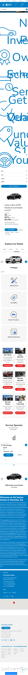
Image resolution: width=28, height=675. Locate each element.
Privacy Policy (5, 669)
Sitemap (11, 669)
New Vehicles (4, 649)
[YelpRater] (14, 640)
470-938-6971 (11, 584)
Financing (17, 646)
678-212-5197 (10, 581)
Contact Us (14, 592)
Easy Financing (20, 413)
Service (10, 646)
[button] (14, 603)
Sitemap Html (15, 669)
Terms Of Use (8, 669)
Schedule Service (7, 413)
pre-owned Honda (10, 533)
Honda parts (14, 553)
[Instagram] (7, 596)
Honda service (21, 544)
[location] (25, 1)
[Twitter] (10, 596)
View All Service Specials (13, 427)
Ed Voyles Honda (2, 669)
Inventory (4, 646)
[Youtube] (12, 596)
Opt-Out (26, 669)
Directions (5, 592)
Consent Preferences (11, 673)
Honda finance (18, 536)
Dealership (23, 646)
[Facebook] (4, 596)
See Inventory (7, 387)
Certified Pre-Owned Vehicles (4, 656)
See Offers (20, 365)
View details (11, 229)
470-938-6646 (10, 586)
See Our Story (7, 365)
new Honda (5, 520)
